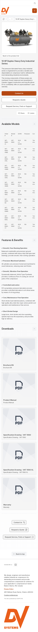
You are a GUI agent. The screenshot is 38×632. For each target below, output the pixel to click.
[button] (19, 124)
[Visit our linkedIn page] (16, 565)
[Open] (34, 10)
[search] (34, 3)
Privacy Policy (8, 589)
